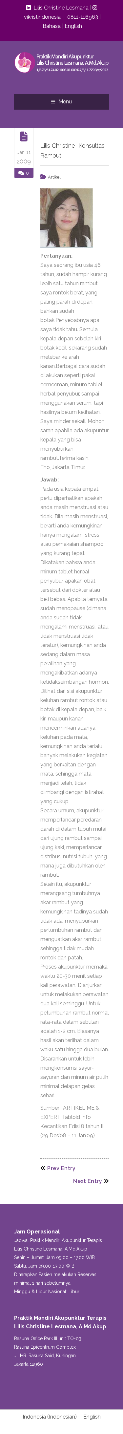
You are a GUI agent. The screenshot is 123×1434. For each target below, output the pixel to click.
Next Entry (87, 1181)
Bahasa (52, 26)
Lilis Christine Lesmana (60, 8)
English (73, 26)
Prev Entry (61, 1168)
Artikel (54, 177)
